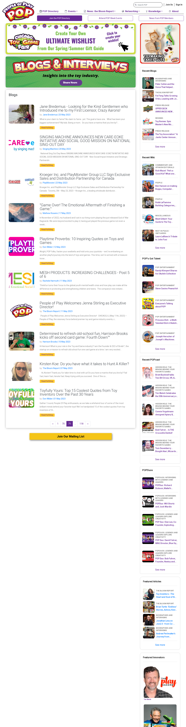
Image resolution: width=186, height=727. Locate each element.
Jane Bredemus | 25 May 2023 (56, 115)
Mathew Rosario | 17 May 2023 (57, 213)
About (175, 11)
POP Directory (50, 11)
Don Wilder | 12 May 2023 (54, 247)
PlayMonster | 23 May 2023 (55, 183)
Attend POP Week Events (110, 18)
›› (87, 423)
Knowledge (154, 11)
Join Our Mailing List (70, 436)
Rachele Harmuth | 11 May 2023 (57, 281)
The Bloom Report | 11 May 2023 (58, 311)
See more (160, 146)
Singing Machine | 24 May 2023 (57, 149)
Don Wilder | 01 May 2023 (54, 399)
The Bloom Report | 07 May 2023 (58, 368)
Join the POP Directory (59, 18)
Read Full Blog (47, 128)
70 (63, 423)
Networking (131, 11)
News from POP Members (161, 18)
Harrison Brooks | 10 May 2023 (56, 342)
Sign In (179, 4)
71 (69, 423)
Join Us (169, 4)
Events (72, 11)
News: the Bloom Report (100, 11)
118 (81, 423)
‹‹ (52, 423)
